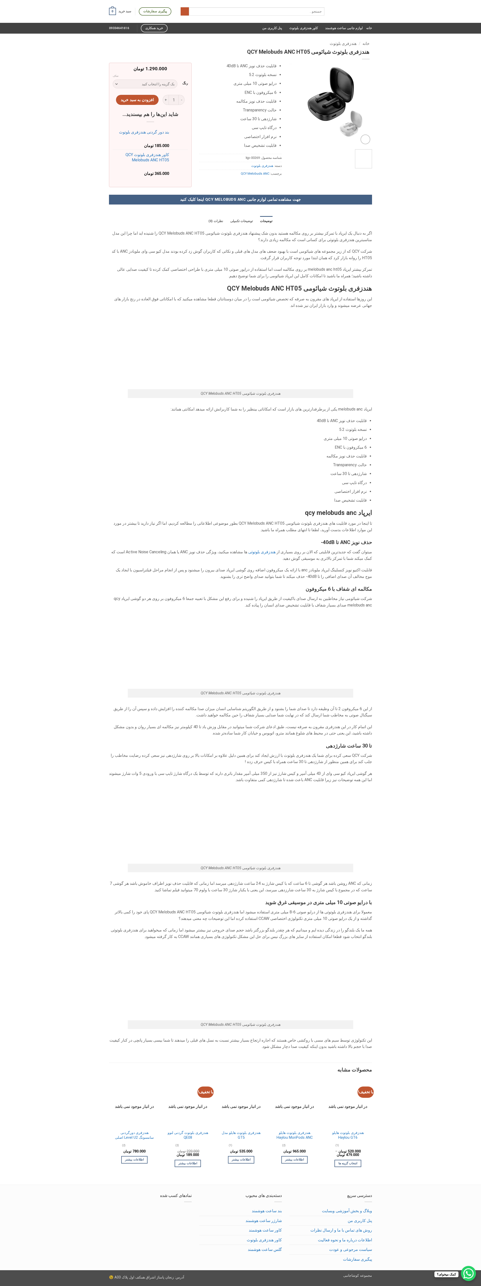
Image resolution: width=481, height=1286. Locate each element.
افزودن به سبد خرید (137, 100)
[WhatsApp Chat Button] (468, 1273)
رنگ (185, 83)
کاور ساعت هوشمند (265, 1230)
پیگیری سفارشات (357, 1259)
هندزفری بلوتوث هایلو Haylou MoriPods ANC (295, 1135)
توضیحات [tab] (266, 221)
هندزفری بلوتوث (343, 43)
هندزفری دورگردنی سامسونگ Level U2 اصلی (134, 1135)
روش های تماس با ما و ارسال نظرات (341, 1230)
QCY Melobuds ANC (255, 173)
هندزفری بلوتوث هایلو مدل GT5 (241, 1135)
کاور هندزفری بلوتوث (303, 28)
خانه (369, 28)
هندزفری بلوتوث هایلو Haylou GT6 (348, 1135)
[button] (120, 12)
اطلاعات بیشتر (294, 1159)
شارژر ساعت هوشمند (264, 1220)
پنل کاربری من (272, 28)
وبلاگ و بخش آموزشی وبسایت (347, 1210)
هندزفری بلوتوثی (262, 552)
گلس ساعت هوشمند (265, 1249)
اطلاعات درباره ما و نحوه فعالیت (345, 1240)
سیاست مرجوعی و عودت (350, 1249)
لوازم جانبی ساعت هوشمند (344, 28)
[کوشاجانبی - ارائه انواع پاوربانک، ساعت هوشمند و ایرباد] (352, 11)
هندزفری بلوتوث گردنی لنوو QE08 (188, 1135)
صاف (115, 76)
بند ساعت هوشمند (267, 1210)
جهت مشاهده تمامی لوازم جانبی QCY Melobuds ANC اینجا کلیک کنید (240, 199)
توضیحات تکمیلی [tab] (241, 221)
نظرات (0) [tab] (215, 221)
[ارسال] (185, 11)
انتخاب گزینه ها (347, 1163)
